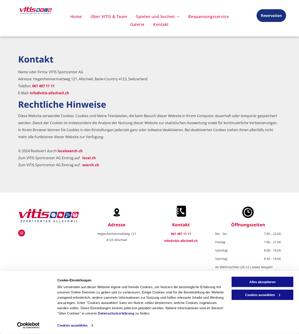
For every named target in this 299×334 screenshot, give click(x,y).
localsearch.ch (70, 150)
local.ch (89, 157)
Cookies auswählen (72, 325)
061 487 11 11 (43, 86)
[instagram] (21, 234)
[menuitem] (76, 16)
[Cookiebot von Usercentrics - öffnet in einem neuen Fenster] (28, 325)
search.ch (90, 165)
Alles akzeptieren (262, 282)
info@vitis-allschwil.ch (49, 93)
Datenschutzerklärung (116, 313)
